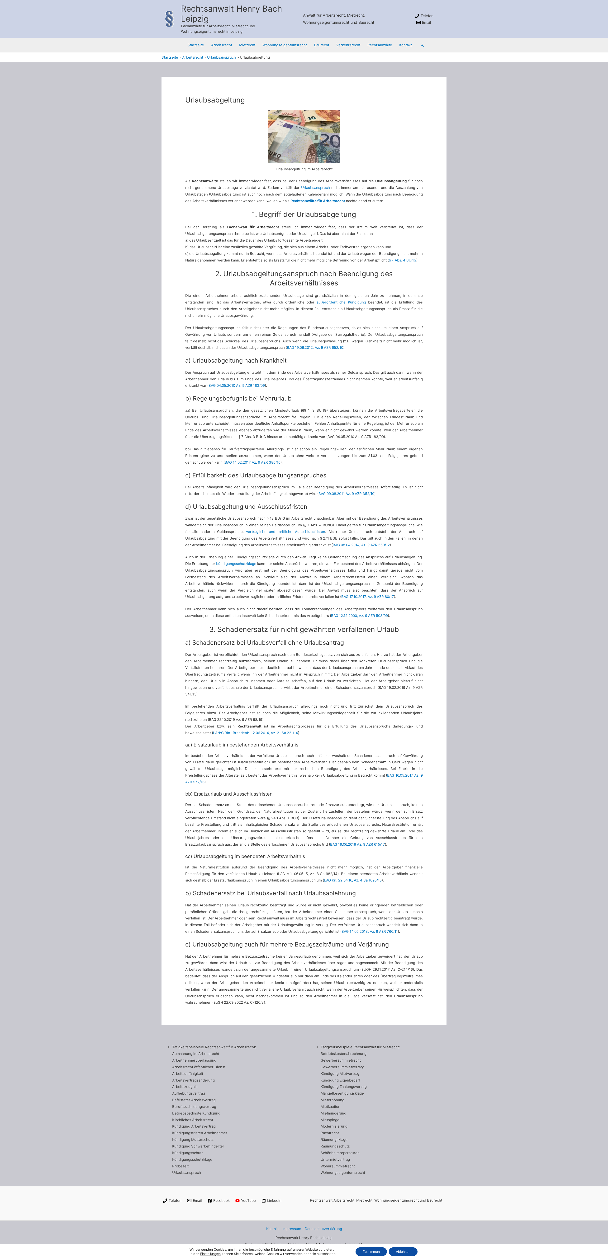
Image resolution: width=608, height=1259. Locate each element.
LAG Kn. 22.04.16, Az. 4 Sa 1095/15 (353, 880)
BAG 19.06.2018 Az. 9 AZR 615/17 (357, 844)
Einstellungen (210, 1254)
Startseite (195, 45)
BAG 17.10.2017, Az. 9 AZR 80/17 (367, 596)
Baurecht (321, 45)
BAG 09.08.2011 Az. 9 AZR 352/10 (346, 493)
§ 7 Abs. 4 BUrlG (402, 260)
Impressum (291, 1228)
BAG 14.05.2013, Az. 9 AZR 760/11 (370, 931)
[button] (422, 45)
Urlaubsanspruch (315, 187)
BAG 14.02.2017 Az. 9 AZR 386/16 (252, 462)
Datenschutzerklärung (323, 1228)
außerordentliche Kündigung (341, 302)
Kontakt (405, 45)
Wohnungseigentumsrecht (284, 45)
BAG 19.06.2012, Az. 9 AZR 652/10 (315, 347)
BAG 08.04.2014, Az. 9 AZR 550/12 (361, 545)
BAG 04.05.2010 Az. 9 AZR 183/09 (237, 385)
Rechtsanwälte (379, 45)
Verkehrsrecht (348, 45)
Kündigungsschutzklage (236, 563)
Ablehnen (403, 1252)
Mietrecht (247, 45)
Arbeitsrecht (221, 45)
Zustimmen (371, 1252)
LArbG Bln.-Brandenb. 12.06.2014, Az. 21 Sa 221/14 (255, 733)
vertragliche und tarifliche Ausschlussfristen (285, 531)
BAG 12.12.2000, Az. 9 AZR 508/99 (359, 615)
